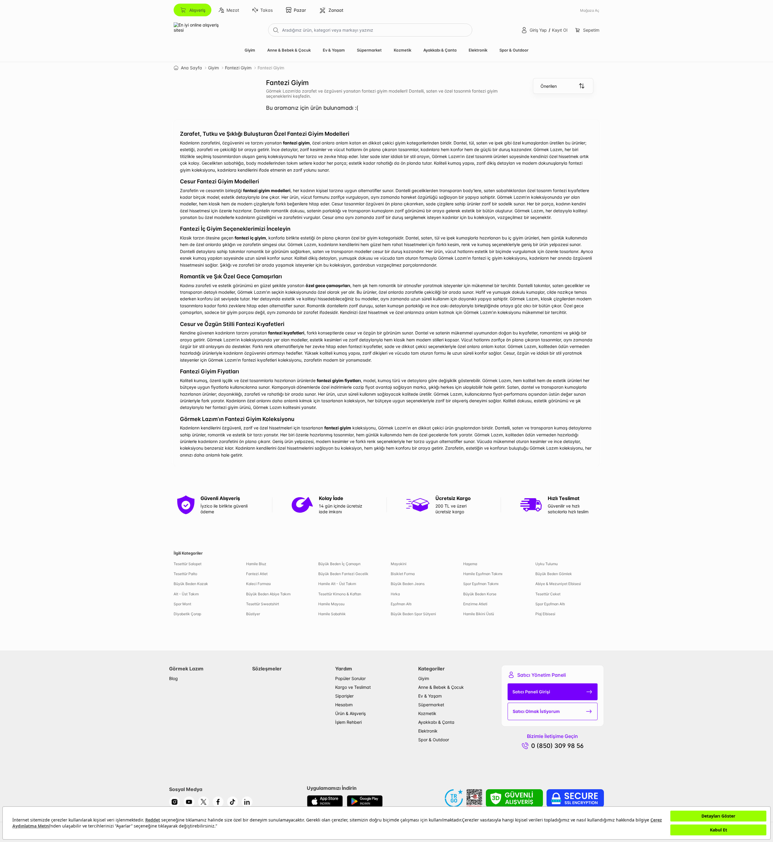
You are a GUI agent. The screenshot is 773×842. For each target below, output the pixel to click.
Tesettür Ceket (547, 594)
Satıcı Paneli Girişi (531, 691)
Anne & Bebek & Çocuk (289, 50)
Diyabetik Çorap (187, 614)
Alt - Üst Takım (186, 594)
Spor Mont (182, 604)
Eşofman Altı (401, 604)
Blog (173, 678)
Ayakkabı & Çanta (440, 50)
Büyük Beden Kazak (191, 583)
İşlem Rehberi (348, 722)
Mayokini (398, 564)
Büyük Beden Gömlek (553, 573)
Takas (266, 10)
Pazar (300, 10)
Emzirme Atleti (475, 604)
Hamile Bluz (256, 564)
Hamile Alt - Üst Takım (337, 583)
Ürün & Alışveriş (350, 713)
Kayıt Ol (559, 30)
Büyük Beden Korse (479, 594)
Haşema (470, 564)
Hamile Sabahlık (332, 614)
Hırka (395, 594)
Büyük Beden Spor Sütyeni (413, 614)
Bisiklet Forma (403, 573)
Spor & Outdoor (513, 50)
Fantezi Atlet (257, 573)
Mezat (232, 10)
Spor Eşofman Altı (550, 604)
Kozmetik (402, 50)
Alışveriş (197, 10)
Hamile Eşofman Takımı (482, 573)
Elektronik (478, 50)
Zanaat (336, 10)
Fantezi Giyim (238, 67)
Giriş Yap (538, 30)
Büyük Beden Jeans (408, 583)
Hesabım (344, 704)
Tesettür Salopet (187, 564)
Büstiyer (253, 614)
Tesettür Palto (185, 573)
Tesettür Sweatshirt (262, 604)
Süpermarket (369, 50)
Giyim (250, 50)
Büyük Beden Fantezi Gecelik (343, 573)
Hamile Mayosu (331, 604)
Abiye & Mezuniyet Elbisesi (558, 583)
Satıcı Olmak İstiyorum (536, 711)
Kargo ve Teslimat (353, 687)
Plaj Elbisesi (545, 614)
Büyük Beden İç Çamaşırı (339, 564)
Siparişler (344, 695)
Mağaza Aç (589, 10)
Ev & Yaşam (334, 50)
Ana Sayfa (191, 67)
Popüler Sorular (350, 678)
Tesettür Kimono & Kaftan (339, 594)
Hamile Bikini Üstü (478, 614)
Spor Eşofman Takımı (481, 583)
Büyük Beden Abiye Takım (268, 594)
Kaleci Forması (258, 583)
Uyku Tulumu (546, 564)
